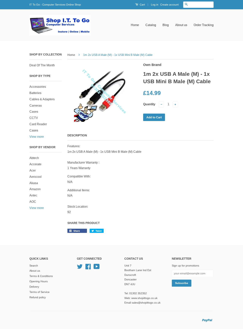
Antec (33, 195)
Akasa (33, 183)
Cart (142, 4)
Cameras (35, 105)
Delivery (34, 286)
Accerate (35, 164)
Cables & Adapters (42, 99)
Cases (33, 111)
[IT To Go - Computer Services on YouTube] (97, 268)
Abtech (34, 158)
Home (135, 25)
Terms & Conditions (41, 276)
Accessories (37, 86)
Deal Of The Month (42, 65)
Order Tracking (204, 25)
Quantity (149, 104)
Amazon (35, 189)
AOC (32, 201)
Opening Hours (38, 281)
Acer (32, 170)
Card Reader (38, 124)
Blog (166, 25)
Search (33, 265)
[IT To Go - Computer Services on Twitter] (80, 268)
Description (77, 135)
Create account (169, 4)
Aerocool (35, 176)
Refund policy (37, 297)
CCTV (33, 117)
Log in (154, 4)
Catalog (150, 25)
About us (181, 25)
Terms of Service (39, 292)
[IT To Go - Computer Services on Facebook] (88, 268)
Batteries (35, 93)
